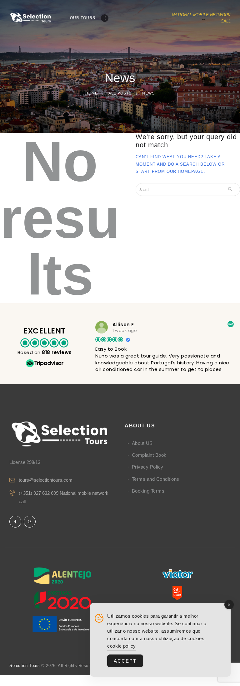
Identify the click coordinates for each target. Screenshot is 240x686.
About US (142, 443)
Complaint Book (149, 455)
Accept (125, 661)
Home (91, 93)
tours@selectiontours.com (45, 480)
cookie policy (121, 646)
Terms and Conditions (155, 479)
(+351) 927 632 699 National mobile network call (63, 497)
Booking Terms (148, 491)
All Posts (120, 93)
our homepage (185, 171)
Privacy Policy (147, 466)
